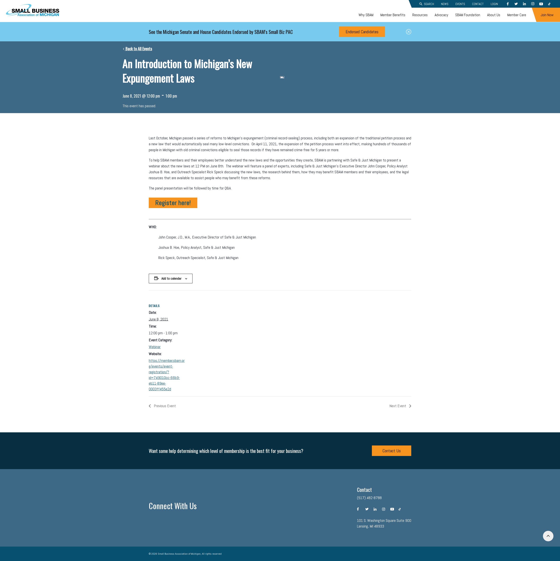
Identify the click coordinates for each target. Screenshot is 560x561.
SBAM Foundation (467, 14)
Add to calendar (171, 278)
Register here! (173, 203)
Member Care (516, 14)
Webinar (155, 346)
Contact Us (391, 451)
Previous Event (164, 405)
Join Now (547, 14)
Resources (420, 14)
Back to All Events (138, 48)
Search (429, 4)
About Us (493, 14)
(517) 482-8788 (369, 497)
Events (460, 4)
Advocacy (441, 14)
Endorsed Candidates (362, 32)
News (444, 4)
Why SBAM (366, 14)
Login (494, 4)
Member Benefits (392, 14)
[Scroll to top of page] (548, 536)
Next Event (398, 405)
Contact (478, 4)
